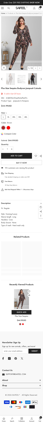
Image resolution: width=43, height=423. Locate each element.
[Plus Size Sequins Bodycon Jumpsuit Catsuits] (21, 299)
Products (10, 13)
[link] (11, 270)
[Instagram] (9, 358)
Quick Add (21, 312)
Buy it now (21, 163)
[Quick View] (29, 295)
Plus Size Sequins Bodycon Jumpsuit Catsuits (21, 316)
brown (20, 324)
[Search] (8, 8)
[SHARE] (40, 156)
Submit (35, 351)
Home (3, 13)
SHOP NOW (35, 2)
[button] (36, 68)
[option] (21, 43)
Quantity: (5, 144)
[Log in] (34, 8)
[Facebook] (3, 358)
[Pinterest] (15, 358)
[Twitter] (22, 358)
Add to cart (16, 155)
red (23, 324)
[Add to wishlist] (36, 156)
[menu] (2, 8)
